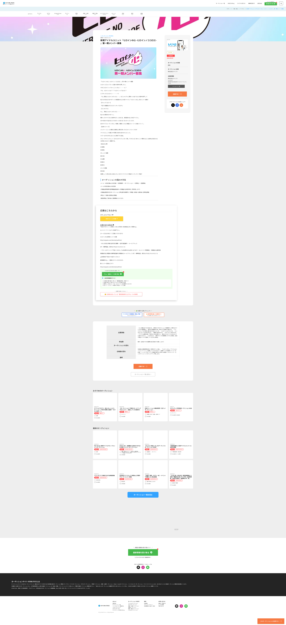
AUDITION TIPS (116, 608)
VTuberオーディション (133, 610)
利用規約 (146, 603)
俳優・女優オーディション (133, 606)
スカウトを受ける (241, 3)
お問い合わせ (161, 606)
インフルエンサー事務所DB (118, 606)
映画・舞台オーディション (133, 608)
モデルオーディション (132, 604)
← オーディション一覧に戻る (106, 35)
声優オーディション (132, 607)
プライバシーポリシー (148, 604)
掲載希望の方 (251, 3)
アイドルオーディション (133, 603)
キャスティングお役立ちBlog (119, 610)
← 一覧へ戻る (234, 9)
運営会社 (260, 3)
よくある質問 (161, 604)
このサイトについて (117, 607)
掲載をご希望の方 (162, 603)
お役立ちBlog (231, 3)
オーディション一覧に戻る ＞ (143, 374)
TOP (228, 9)
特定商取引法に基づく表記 (149, 606)
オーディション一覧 (220, 3)
